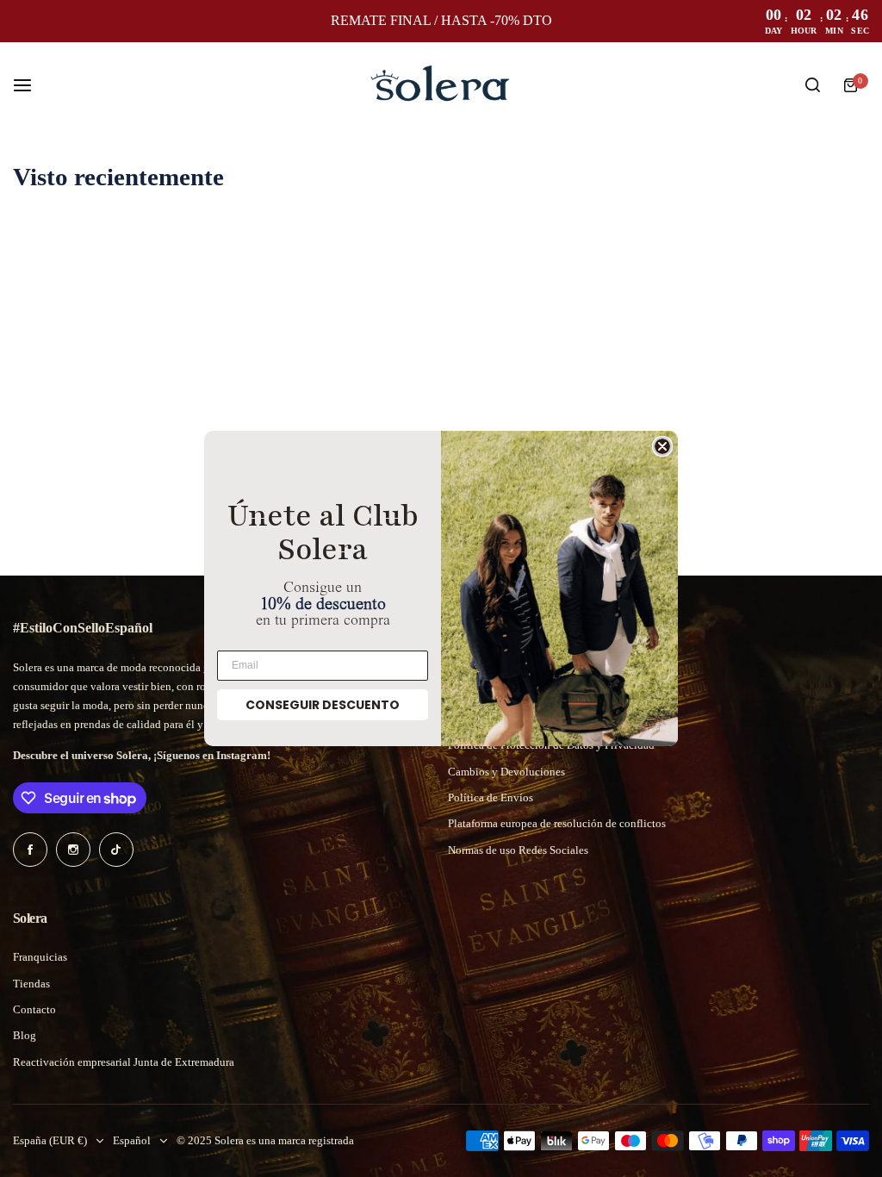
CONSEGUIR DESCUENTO (322, 704)
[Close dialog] (662, 446)
